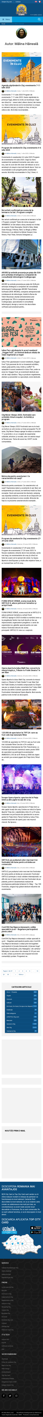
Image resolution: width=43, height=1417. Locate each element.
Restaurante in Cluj (7, 1300)
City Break (5, 1359)
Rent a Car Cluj (6, 1365)
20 (4, 974)
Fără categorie (11, 1013)
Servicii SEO (5, 1339)
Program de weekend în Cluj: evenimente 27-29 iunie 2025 (21, 539)
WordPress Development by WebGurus (29, 1412)
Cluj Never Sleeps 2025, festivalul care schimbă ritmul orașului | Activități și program (19, 417)
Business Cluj (6, 1313)
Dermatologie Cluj (7, 1277)
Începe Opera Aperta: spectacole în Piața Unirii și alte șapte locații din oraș (20, 798)
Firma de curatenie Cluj (9, 1362)
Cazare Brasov (6, 1372)
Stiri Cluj (9, 1027)
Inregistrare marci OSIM (9, 1382)
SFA (3, 1349)
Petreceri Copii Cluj (7, 1330)
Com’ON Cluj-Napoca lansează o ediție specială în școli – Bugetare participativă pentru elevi (20, 929)
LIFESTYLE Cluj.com (13, 1017)
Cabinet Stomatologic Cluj (10, 1268)
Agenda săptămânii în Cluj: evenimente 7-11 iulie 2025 (21, 86)
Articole (4, 1290)
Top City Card (6, 1375)
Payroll (4, 1343)
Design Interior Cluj (8, 1385)
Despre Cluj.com (7, 2)
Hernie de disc (6, 1274)
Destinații (10, 1010)
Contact (18, 2)
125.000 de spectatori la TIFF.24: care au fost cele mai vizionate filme (20, 733)
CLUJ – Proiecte (12, 992)
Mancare (9, 1020)
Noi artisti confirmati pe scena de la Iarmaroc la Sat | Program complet (17, 211)
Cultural (9, 1003)
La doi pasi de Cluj (7, 1287)
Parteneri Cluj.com (7, 1320)
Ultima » (21, 974)
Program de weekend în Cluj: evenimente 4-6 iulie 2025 (21, 149)
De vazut (4, 1317)
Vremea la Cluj (11, 1031)
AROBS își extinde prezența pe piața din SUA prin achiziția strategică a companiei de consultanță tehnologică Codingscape (21, 274)
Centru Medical (6, 1271)
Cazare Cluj (5, 1310)
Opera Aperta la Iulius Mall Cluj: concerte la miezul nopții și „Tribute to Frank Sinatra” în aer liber (21, 670)
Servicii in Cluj (11, 1024)
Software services (7, 1346)
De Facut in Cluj (6, 1294)
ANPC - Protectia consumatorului (28, 1415)
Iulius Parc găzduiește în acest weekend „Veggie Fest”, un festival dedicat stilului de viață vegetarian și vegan (21, 352)
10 (37, 971)
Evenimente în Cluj (7, 1297)
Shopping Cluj (6, 1307)
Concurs (9, 999)
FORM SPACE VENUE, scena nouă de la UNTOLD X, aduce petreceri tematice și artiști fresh (19, 603)
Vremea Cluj (5, 1326)
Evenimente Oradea (8, 1378)
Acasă (3, 24)
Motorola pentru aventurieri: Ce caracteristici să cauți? (16, 477)
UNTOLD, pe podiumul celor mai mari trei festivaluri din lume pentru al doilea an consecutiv (19, 862)
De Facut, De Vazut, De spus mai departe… (20, 1006)
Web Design (5, 1369)
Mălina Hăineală (11, 91)
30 (8, 974)
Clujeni (9, 995)
